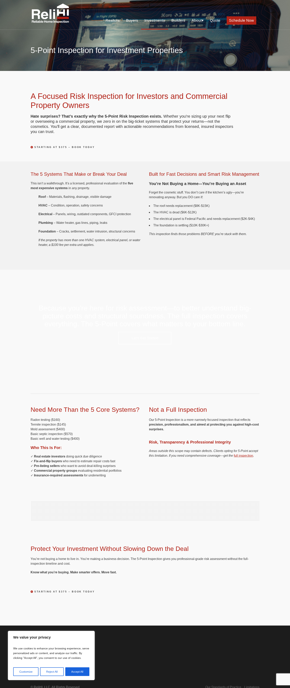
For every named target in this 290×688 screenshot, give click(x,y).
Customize (26, 671)
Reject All (52, 671)
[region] (51, 655)
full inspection (243, 455)
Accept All (77, 671)
